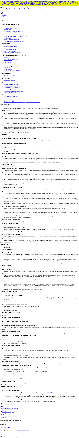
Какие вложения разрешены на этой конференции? (11, 96)
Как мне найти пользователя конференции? (10, 86)
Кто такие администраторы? (8, 66)
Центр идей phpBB (49, 392)
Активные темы (4, 15)
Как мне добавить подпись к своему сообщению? (11, 46)
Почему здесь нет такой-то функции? (9, 101)
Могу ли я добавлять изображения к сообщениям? (11, 59)
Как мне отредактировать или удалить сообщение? (11, 45)
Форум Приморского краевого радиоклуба (39, 8)
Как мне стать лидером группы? (8, 69)
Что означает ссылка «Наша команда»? (9, 71)
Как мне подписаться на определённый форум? (10, 92)
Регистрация (4, 9)
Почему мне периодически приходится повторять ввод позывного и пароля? (14, 31)
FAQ (2, 13)
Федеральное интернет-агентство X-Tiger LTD (22, 430)
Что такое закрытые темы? (7, 62)
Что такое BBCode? (6, 57)
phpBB (41, 166)
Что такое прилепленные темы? (8, 61)
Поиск (3, 16)
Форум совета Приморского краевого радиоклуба (9, 407)
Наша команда (4, 17)
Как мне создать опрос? (7, 47)
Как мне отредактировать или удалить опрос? (10, 48)
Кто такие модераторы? (7, 67)
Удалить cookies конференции (6, 427)
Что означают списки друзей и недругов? (9, 80)
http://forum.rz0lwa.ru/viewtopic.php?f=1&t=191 (51, 4)
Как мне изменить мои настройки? (8, 35)
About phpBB (8, 388)
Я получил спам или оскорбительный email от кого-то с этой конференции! (14, 76)
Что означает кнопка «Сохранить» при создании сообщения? (12, 52)
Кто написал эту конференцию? (8, 100)
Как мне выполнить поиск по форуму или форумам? (11, 84)
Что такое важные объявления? (8, 60)
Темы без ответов (4, 14)
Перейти (1, 406)
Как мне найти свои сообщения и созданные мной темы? (12, 87)
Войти (1, 9)
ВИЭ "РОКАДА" (4, 411)
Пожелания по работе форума (6, 416)
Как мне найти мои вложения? (8, 97)
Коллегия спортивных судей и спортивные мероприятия (10, 408)
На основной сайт (9, 9)
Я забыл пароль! (6, 30)
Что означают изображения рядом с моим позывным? (11, 39)
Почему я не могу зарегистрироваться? (9, 27)
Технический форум (5, 413)
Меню (3, 12)
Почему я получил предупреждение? (9, 50)
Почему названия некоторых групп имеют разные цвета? (12, 70)
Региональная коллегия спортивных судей (8, 409)
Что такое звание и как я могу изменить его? (10, 40)
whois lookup (56, 395)
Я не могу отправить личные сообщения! (9, 75)
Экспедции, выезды (5, 410)
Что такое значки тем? (7, 63)
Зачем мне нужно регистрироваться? (9, 26)
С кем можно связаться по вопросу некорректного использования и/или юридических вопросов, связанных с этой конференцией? (22, 102)
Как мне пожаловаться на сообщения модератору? (11, 51)
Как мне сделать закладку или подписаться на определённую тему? (13, 91)
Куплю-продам (4, 417)
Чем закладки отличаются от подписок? (9, 90)
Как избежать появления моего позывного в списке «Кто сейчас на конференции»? (15, 36)
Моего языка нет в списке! (7, 38)
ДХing (3, 414)
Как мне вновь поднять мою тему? (8, 53)
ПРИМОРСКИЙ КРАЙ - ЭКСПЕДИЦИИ (8, 412)
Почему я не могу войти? (7, 29)
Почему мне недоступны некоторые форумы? (10, 49)
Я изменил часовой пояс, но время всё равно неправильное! (12, 37)
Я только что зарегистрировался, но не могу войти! (11, 28)
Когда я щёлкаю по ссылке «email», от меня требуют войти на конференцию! (14, 41)
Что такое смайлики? (7, 58)
